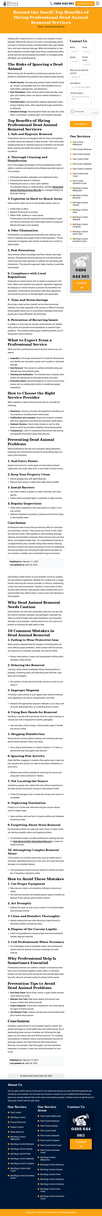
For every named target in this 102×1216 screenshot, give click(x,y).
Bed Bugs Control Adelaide (80, 218)
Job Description (76, 93)
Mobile (73, 57)
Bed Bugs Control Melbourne (80, 189)
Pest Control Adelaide (82, 164)
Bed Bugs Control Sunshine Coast (80, 240)
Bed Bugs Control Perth (80, 211)
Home (40, 26)
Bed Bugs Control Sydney (80, 203)
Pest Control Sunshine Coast (79, 182)
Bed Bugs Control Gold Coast (80, 232)
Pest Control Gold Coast (80, 174)
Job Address (75, 83)
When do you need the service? (79, 71)
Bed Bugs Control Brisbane (80, 196)
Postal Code (85, 58)
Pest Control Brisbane (82, 149)
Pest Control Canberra (82, 169)
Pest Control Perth (80, 159)
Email (84, 47)
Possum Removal (18, 1122)
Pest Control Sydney (81, 154)
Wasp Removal (17, 1132)
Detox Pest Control (50, 1212)
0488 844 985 (64, 3)
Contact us (81, 285)
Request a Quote (85, 3)
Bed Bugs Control (18, 1117)
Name (72, 47)
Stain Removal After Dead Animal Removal (32, 841)
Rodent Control (17, 1127)
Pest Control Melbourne (78, 143)
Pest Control (15, 1112)
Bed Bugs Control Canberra (80, 225)
